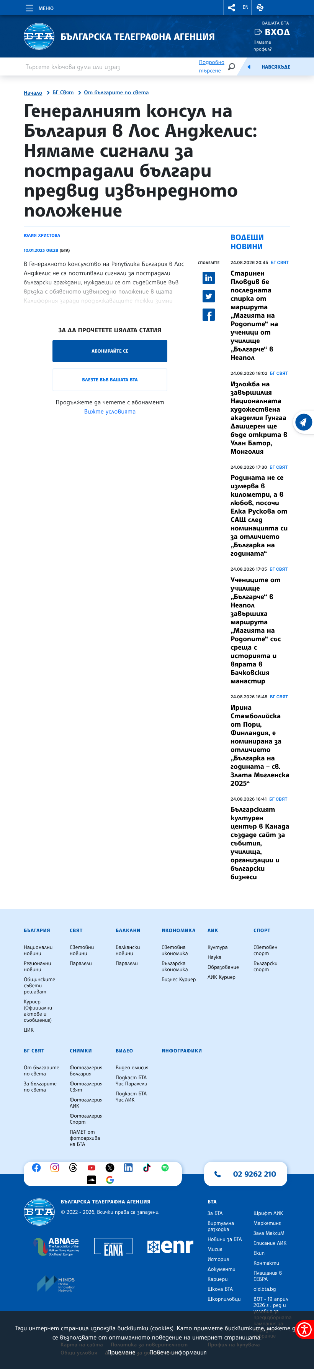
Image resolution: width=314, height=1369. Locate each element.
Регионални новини (37, 966)
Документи (222, 1269)
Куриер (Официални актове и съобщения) (38, 1011)
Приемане (121, 1352)
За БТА (215, 1213)
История (218, 1259)
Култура (218, 947)
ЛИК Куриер (222, 977)
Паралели (81, 963)
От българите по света (116, 93)
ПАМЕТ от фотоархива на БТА (85, 1138)
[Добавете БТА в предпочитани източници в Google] (112, 1180)
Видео (124, 1051)
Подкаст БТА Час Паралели (131, 1081)
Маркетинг (267, 1223)
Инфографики (182, 1051)
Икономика (179, 930)
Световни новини (82, 950)
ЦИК (29, 1030)
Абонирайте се (110, 351)
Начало (33, 93)
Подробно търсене (211, 66)
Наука (214, 957)
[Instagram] (56, 1168)
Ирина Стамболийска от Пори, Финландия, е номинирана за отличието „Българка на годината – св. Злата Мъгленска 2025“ (260, 745)
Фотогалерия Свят (86, 1087)
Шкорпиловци (224, 1299)
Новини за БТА (225, 1239)
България (37, 930)
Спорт (261, 930)
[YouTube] (93, 1168)
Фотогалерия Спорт (86, 1119)
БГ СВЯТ (280, 262)
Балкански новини (128, 950)
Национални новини (38, 950)
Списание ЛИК (269, 1243)
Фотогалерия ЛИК (86, 1103)
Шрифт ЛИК (268, 1213)
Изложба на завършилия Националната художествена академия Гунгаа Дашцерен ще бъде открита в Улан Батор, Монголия (259, 418)
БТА (212, 1202)
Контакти (266, 1263)
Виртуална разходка (221, 1226)
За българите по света (40, 1087)
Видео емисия (132, 1068)
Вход (277, 32)
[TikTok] (148, 1168)
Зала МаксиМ (269, 1233)
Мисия (215, 1249)
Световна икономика (175, 950)
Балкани (128, 930)
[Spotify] (167, 1168)
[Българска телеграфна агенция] (39, 1212)
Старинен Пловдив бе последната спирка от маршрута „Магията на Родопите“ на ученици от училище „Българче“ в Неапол (254, 315)
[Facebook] (38, 1168)
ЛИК (213, 930)
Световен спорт (265, 950)
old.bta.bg (264, 1289)
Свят (76, 930)
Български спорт (265, 966)
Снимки (81, 1051)
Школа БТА (220, 1289)
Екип (259, 1253)
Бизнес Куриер (179, 980)
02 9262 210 (254, 1174)
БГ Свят (63, 93)
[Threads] (75, 1168)
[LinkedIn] (130, 1168)
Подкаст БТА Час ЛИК (131, 1097)
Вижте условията (110, 411)
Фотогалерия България (86, 1071)
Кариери (218, 1279)
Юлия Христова (42, 235)
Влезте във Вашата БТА (109, 379)
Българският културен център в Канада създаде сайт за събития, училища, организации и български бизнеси (260, 843)
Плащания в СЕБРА (267, 1276)
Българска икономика (175, 966)
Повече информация (178, 1352)
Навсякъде (276, 67)
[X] (112, 1168)
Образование (223, 967)
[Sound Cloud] (93, 1180)
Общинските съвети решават (39, 986)
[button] (232, 7)
